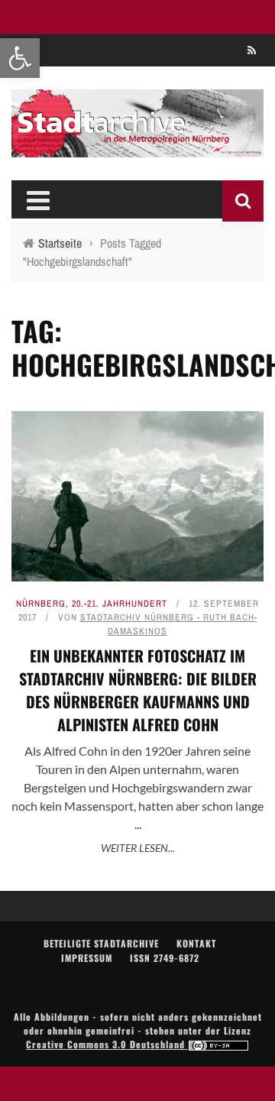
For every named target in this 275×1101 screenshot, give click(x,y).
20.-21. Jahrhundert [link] (119, 603)
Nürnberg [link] (41, 603)
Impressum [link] (86, 957)
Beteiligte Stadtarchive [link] (101, 943)
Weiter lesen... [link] (138, 847)
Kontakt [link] (196, 943)
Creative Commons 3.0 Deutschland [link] (107, 1044)
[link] (20, 58)
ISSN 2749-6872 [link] (164, 957)
